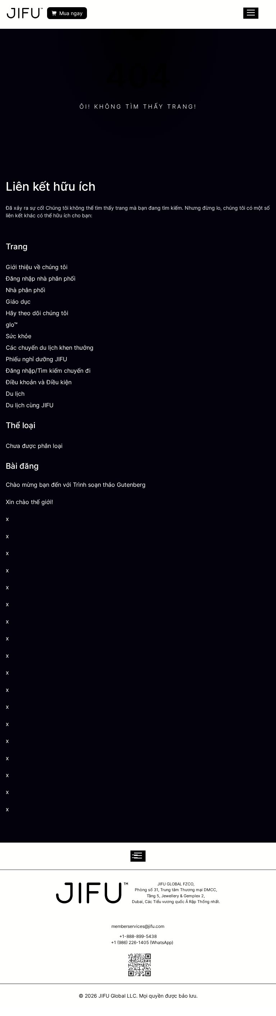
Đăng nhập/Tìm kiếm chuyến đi (48, 370)
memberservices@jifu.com (137, 926)
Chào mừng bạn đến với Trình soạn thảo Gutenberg (76, 484)
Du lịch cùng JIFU (30, 405)
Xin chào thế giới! (29, 502)
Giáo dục (18, 301)
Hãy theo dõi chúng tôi (37, 313)
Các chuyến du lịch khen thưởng (49, 347)
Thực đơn (250, 13)
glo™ (12, 324)
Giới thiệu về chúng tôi (37, 267)
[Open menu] (138, 856)
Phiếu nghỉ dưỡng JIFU (36, 359)
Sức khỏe (18, 336)
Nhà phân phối (25, 290)
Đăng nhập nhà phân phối (40, 278)
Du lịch (15, 393)
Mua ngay (71, 13)
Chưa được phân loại (34, 445)
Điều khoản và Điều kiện (39, 382)
